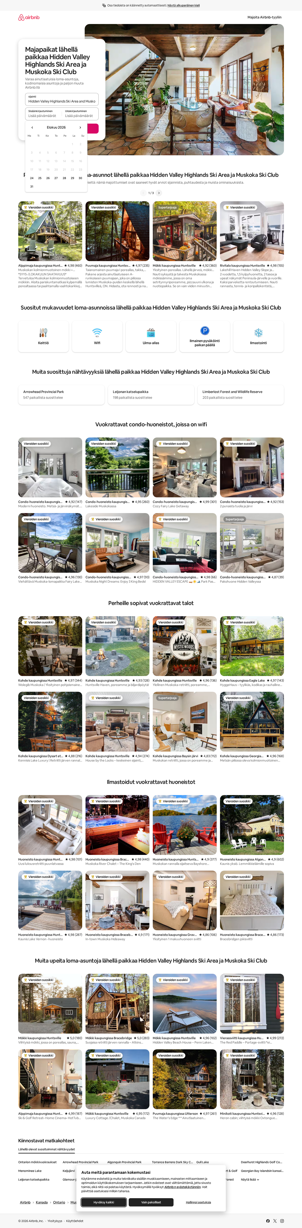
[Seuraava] (158, 193)
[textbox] (43, 115)
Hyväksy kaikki (104, 1202)
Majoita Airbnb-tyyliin (264, 17)
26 (48, 178)
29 (72, 178)
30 (80, 178)
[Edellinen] (143, 193)
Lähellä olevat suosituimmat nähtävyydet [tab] (46, 1149)
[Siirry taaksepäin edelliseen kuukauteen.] (32, 127)
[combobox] (61, 101)
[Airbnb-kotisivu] (28, 17)
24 (31, 178)
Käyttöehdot (74, 1221)
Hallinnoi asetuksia (198, 1202)
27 (56, 178)
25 (40, 178)
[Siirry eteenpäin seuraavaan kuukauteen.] (80, 127)
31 (31, 186)
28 (64, 178)
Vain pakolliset (151, 1202)
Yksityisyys (55, 1221)
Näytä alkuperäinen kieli (184, 5)
